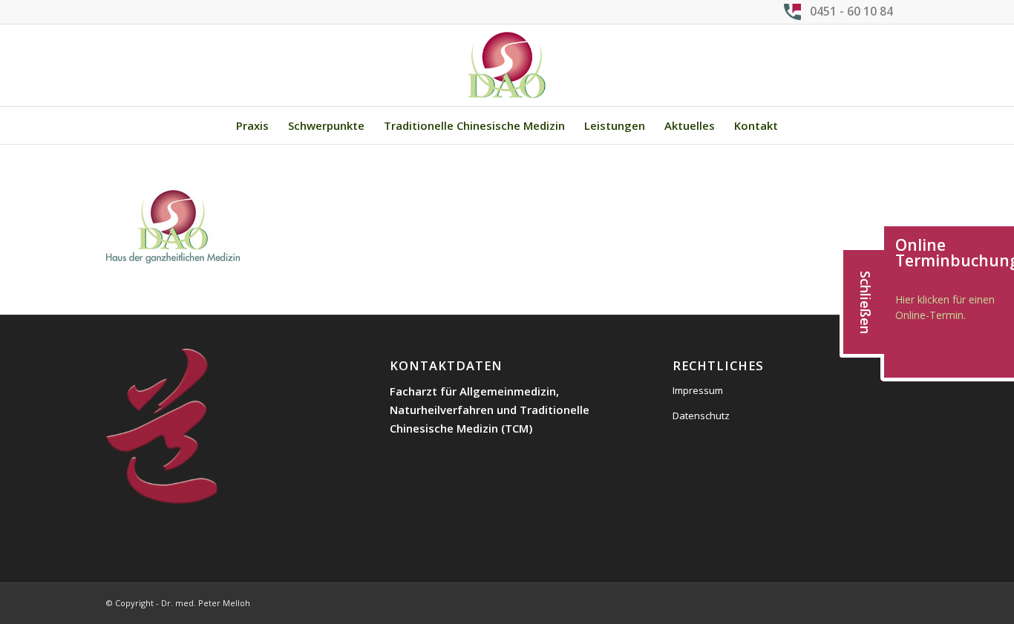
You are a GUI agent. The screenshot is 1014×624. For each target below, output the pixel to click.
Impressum (698, 390)
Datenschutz (701, 415)
